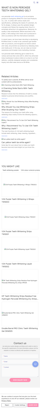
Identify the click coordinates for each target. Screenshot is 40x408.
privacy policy (6, 401)
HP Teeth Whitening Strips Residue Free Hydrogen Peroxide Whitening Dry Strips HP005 (19, 297)
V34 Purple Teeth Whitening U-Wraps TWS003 (18, 200)
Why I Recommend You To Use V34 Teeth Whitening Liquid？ (20, 127)
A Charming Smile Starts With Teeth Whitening (17, 89)
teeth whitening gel (17, 16)
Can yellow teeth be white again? (16, 142)
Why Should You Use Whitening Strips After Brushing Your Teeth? (18, 108)
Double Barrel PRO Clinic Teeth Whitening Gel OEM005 (20, 329)
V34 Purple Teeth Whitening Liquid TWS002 (17, 265)
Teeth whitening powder (11, 170)
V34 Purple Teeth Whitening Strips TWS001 (17, 232)
